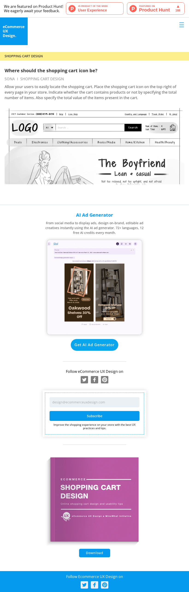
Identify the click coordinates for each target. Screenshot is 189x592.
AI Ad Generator (94, 215)
